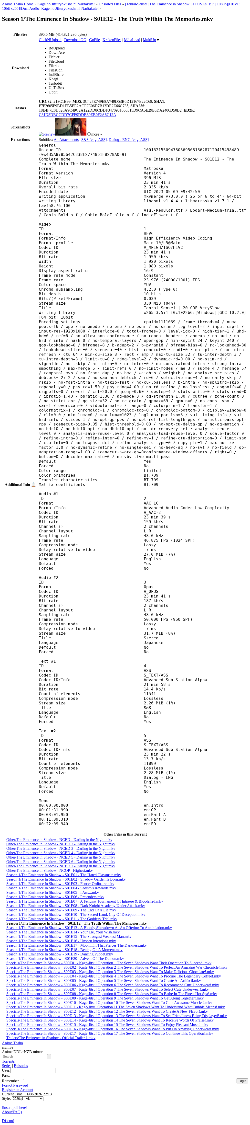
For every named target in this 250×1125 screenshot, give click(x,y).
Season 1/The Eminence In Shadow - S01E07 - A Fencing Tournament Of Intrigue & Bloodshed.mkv (84, 901)
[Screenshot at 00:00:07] (47, 134)
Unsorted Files (110, 4)
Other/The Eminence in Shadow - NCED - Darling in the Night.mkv (59, 840)
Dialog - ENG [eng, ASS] (129, 140)
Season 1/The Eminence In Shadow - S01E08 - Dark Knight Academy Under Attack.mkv (75, 906)
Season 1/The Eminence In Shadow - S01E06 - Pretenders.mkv (55, 897)
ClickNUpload (50, 40)
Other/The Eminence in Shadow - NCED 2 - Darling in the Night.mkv (60, 844)
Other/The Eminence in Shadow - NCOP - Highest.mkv (49, 870)
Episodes (21, 1066)
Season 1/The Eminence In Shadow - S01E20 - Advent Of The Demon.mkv (65, 958)
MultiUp (149, 40)
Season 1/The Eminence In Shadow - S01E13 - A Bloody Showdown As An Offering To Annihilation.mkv (89, 928)
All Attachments (66, 140)
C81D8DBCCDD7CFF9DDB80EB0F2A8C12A (77, 115)
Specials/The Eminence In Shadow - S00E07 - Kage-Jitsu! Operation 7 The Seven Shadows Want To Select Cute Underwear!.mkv (107, 989)
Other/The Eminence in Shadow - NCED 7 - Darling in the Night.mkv (60, 866)
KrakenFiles (112, 40)
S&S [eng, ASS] (94, 140)
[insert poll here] (14, 1107)
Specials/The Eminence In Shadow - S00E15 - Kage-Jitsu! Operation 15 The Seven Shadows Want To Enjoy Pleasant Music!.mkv (107, 1024)
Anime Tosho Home (17, 4)
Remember (11, 1081)
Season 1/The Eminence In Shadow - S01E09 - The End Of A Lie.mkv (61, 910)
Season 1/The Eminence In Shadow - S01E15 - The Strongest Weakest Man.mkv (69, 936)
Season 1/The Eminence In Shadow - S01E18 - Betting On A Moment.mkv (64, 950)
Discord (8, 1121)
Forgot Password (15, 1085)
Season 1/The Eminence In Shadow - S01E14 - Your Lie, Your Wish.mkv (63, 932)
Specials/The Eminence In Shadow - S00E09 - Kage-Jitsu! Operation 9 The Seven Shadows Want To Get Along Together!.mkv (105, 998)
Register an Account (17, 1090)
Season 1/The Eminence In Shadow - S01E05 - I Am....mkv (52, 892)
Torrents (8, 1061)
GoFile (94, 40)
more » (96, 134)
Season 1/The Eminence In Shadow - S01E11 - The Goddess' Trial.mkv (61, 919)
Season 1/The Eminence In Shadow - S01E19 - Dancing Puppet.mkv (59, 954)
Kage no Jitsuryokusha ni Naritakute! (66, 4)
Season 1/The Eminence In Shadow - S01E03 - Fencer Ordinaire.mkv (60, 884)
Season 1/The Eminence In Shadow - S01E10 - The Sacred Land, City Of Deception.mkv (75, 914)
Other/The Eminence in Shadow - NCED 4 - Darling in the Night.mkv (60, 853)
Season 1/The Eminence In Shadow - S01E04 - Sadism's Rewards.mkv (61, 888)
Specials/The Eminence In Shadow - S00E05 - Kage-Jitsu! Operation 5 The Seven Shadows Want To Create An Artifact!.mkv (103, 980)
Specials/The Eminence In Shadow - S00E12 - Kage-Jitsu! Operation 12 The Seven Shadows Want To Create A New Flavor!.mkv (107, 1011)
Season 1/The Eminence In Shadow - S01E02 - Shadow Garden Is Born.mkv (66, 879)
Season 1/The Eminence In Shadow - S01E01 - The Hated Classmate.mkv (63, 875)
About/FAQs (12, 1112)
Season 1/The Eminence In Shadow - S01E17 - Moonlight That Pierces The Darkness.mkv (76, 945)
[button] (89, 134)
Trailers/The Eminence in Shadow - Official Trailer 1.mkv (50, 1038)
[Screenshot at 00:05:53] (70, 134)
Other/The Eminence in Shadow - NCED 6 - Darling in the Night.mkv (60, 862)
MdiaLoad (132, 40)
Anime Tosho (12, 1043)
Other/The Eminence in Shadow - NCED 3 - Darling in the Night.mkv (60, 848)
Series (6, 1066)
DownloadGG (75, 40)
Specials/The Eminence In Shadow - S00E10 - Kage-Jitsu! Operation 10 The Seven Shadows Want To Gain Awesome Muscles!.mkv (109, 1002)
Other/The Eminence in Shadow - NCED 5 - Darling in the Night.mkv (60, 857)
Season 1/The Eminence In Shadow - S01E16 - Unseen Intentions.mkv (61, 941)
